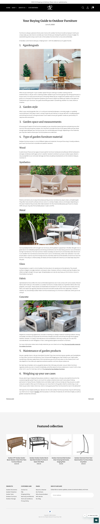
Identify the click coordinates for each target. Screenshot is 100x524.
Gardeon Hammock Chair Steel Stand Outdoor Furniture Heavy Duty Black (83, 460)
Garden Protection (11, 492)
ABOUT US (22, 7)
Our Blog (38, 498)
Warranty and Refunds (27, 496)
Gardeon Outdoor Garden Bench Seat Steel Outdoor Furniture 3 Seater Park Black (39, 460)
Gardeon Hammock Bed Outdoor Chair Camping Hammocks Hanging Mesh (61, 460)
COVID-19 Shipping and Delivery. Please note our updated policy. (49, 2)
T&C (60, 516)
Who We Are (39, 496)
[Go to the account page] (87, 7)
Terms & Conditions (27, 498)
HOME (8, 7)
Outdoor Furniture (11, 496)
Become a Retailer (41, 489)
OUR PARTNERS (33, 7)
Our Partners (39, 492)
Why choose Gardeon (42, 494)
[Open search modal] (83, 7)
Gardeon (54, 515)
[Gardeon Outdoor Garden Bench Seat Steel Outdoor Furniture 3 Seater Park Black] (39, 444)
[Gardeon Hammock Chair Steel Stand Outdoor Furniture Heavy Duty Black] (83, 444)
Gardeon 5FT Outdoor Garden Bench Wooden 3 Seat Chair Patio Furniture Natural (16, 460)
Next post (91, 399)
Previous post (10, 399)
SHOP (13, 7)
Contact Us (24, 489)
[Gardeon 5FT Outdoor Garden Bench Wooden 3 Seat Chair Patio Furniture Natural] (16, 444)
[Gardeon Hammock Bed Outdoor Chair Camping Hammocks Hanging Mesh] (61, 444)
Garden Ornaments (11, 489)
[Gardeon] (50, 7)
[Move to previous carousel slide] (4, 444)
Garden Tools (10, 494)
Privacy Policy (25, 501)
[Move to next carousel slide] (95, 444)
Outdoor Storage (11, 498)
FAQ (22, 492)
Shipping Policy (25, 494)
